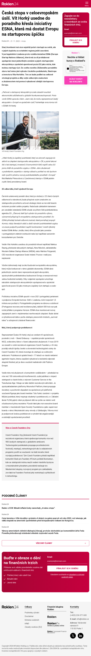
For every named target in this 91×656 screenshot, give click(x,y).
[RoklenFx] (55, 624)
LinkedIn (80, 636)
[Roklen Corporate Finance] (56, 632)
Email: (66, 29)
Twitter (73, 636)
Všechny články (44, 543)
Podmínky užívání (32, 612)
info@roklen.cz (83, 619)
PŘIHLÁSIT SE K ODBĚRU (76, 41)
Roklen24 (5, 41)
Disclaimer (29, 616)
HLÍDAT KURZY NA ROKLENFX (75, 80)
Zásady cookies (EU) (33, 627)
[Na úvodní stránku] (10, 4)
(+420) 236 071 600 (78, 615)
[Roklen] (51, 617)
